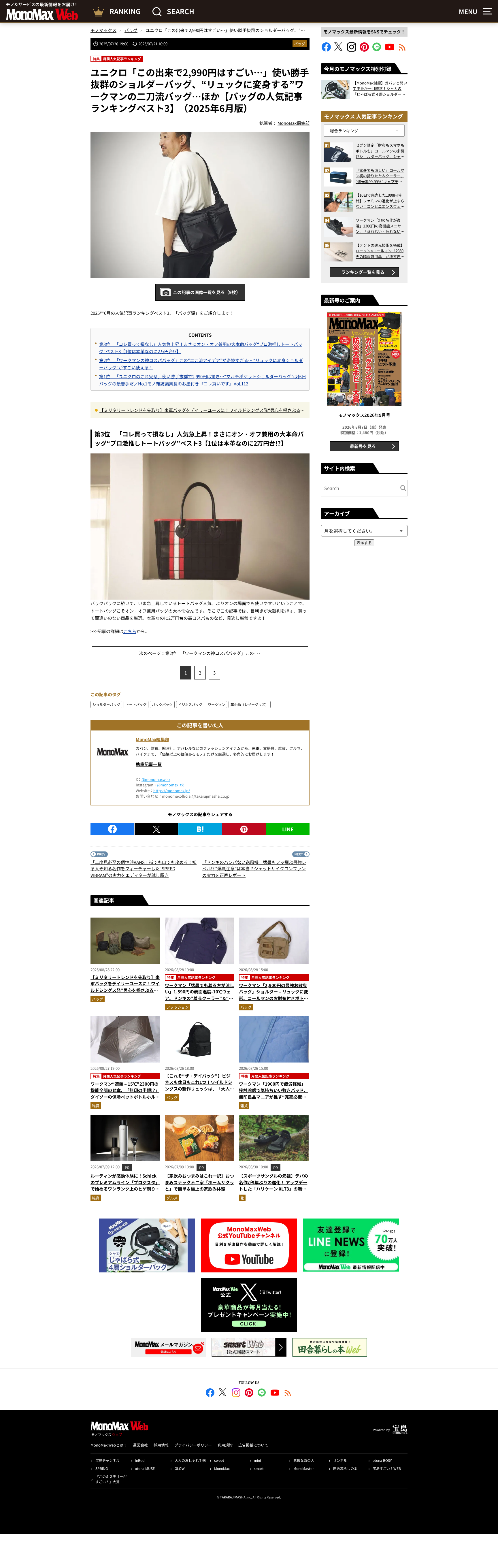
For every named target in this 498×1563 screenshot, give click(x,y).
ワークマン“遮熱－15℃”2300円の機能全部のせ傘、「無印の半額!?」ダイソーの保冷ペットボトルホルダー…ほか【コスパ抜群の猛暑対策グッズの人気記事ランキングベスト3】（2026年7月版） (125, 1100)
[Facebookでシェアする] (112, 829)
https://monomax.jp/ (171, 790)
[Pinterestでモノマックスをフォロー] (364, 50)
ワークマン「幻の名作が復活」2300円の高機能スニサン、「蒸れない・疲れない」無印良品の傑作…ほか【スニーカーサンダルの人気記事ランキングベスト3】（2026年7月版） (380, 225)
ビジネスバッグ (190, 704)
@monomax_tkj (170, 785)
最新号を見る (363, 446)
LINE (288, 829)
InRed (139, 1460)
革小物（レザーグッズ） (250, 704)
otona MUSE (145, 1468)
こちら (129, 631)
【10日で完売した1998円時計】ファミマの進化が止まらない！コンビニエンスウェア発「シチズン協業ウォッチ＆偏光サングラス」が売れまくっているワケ (380, 200)
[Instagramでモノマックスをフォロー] (351, 50)
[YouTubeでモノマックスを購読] (389, 50)
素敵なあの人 (303, 1460)
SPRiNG (101, 1468)
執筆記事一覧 (149, 764)
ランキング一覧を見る (362, 272)
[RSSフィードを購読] (402, 50)
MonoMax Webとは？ (108, 1445)
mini (257, 1460)
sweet (219, 1460)
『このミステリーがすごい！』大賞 (111, 1479)
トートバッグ (136, 704)
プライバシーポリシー (193, 1445)
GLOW (180, 1468)
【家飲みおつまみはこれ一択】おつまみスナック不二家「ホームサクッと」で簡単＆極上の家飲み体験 (199, 1182)
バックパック (162, 704)
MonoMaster (303, 1468)
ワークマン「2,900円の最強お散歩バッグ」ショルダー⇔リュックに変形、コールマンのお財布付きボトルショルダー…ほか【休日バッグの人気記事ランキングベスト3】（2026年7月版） (273, 1001)
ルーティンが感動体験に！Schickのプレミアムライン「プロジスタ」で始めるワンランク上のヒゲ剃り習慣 (125, 1185)
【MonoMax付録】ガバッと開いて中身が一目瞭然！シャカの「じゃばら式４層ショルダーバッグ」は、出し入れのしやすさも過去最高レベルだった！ (380, 88)
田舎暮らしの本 (345, 1468)
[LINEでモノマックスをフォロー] (377, 50)
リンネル (340, 1460)
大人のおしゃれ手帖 (190, 1460)
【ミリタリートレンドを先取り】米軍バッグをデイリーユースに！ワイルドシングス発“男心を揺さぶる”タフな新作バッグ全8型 (200, 410)
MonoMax (222, 1468)
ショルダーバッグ (106, 704)
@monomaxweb (156, 779)
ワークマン (216, 704)
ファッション (177, 1007)
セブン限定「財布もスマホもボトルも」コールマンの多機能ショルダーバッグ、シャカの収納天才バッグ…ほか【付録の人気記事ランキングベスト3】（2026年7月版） (380, 150)
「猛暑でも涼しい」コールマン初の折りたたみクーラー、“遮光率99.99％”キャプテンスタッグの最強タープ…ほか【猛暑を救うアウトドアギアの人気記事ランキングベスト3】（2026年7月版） (380, 175)
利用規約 (225, 1445)
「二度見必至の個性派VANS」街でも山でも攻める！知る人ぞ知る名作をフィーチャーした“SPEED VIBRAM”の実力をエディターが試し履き (143, 868)
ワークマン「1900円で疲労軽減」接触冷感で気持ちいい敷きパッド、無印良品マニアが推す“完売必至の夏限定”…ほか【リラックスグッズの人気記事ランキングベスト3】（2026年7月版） (273, 1100)
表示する (364, 543)
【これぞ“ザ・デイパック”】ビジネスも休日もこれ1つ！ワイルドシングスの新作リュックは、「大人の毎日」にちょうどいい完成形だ (199, 1085)
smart (259, 1468)
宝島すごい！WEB (387, 1468)
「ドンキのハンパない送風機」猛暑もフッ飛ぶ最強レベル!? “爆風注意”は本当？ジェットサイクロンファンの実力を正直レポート (254, 868)
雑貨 (95, 1105)
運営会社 (140, 1445)
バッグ (299, 43)
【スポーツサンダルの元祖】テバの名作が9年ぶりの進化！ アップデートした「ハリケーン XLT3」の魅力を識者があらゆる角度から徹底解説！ (273, 1189)
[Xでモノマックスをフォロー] (339, 50)
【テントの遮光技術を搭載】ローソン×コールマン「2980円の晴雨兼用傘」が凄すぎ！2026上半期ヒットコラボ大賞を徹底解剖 (380, 250)
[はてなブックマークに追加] (200, 829)
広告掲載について (253, 1445)
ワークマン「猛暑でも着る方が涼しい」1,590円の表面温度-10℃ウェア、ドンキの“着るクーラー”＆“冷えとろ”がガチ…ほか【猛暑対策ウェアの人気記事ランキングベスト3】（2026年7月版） (199, 1001)
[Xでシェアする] (156, 829)
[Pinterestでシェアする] (244, 829)
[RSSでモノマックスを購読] (288, 1393)
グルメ (172, 1198)
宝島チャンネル (107, 1460)
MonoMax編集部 (152, 739)
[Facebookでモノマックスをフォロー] (326, 50)
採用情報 (161, 1445)
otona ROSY (382, 1460)
